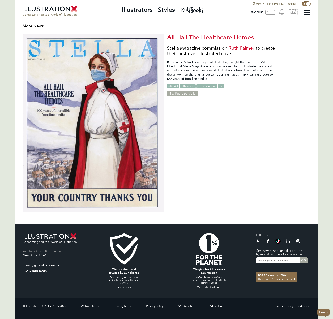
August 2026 (272, 275)
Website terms (90, 306)
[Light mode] (306, 3)
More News (33, 26)
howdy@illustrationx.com (43, 265)
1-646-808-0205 (276, 3)
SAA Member (186, 306)
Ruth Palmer (241, 48)
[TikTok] (278, 242)
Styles (166, 10)
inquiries (292, 3)
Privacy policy (154, 306)
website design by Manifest (293, 306)
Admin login (216, 306)
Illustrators (137, 10)
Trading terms (122, 306)
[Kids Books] (192, 10)
